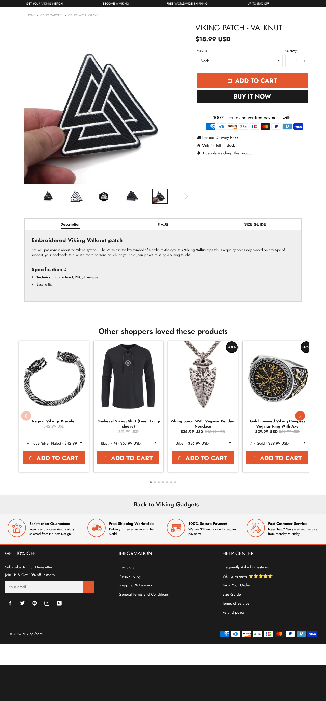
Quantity (291, 51)
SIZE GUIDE (255, 224)
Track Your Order (236, 585)
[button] (300, 415)
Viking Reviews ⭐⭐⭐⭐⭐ (247, 576)
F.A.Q (163, 224)
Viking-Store (33, 634)
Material (202, 50)
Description (70, 224)
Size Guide (231, 594)
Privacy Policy (130, 576)
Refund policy (233, 612)
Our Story (126, 567)
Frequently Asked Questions (245, 567)
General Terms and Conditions (144, 594)
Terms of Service (235, 603)
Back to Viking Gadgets (165, 504)
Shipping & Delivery (135, 585)
